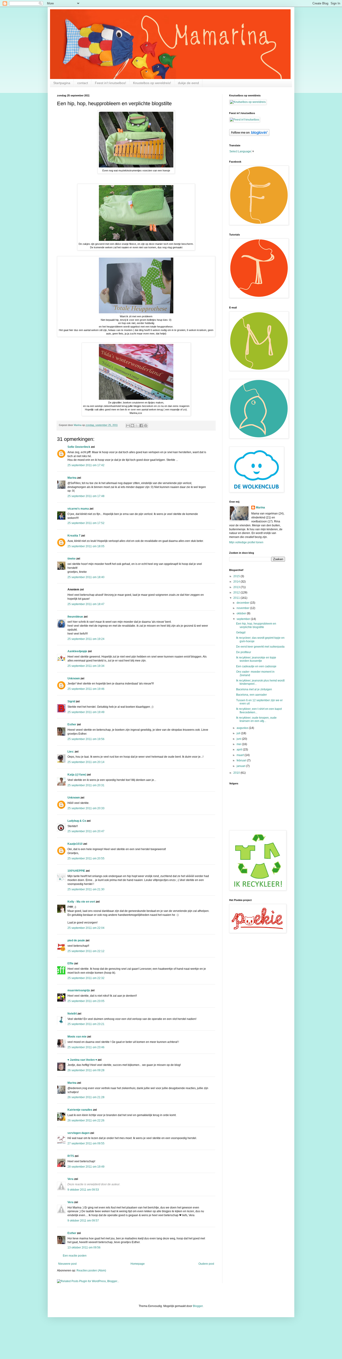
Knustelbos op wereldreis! (152, 83)
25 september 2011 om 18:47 (85, 604)
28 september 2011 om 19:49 (85, 1166)
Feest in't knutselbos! (110, 83)
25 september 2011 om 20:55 (85, 858)
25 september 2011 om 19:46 (85, 689)
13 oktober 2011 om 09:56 (84, 1247)
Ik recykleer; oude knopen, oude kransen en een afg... (256, 719)
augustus (243, 728)
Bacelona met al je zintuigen (254, 689)
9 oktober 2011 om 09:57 (83, 1220)
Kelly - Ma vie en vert (81, 901)
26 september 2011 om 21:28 (85, 1097)
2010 (237, 772)
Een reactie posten (75, 1255)
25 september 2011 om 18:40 (85, 577)
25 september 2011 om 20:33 (85, 808)
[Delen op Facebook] (141, 425)
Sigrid (71, 701)
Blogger (198, 1306)
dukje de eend (188, 83)
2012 (237, 592)
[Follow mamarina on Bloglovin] (249, 135)
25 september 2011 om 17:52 (85, 523)
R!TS (70, 1156)
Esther (71, 724)
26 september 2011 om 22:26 (85, 1120)
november (243, 608)
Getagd (240, 632)
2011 (237, 597)
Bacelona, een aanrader (251, 694)
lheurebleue (75, 616)
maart (241, 755)
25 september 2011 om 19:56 (85, 739)
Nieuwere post (67, 1263)
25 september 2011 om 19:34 (85, 666)
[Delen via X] (136, 425)
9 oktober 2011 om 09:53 (83, 1189)
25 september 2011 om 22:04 (85, 928)
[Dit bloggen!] (132, 425)
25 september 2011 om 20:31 (85, 785)
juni (239, 738)
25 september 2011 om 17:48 (85, 496)
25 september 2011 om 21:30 (85, 889)
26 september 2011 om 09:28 (85, 1070)
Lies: (70, 751)
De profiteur (243, 652)
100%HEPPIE (76, 870)
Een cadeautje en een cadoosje (256, 666)
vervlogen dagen (78, 1133)
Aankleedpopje (77, 651)
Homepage (138, 1263)
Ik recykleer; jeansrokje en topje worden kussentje (256, 659)
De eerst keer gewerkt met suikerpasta (260, 646)
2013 (237, 587)
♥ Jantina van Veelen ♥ (82, 1059)
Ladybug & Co (76, 820)
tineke (71, 558)
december (243, 602)
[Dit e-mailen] (128, 425)
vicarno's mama (78, 508)
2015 (237, 576)
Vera (70, 1179)
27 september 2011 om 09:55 (85, 1143)
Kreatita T (73, 535)
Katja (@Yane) (76, 774)
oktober (242, 613)
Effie (70, 963)
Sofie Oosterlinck (78, 447)
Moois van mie (77, 1036)
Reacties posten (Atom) (91, 1270)
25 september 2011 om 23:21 (85, 1024)
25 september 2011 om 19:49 (85, 712)
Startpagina (61, 83)
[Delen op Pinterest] (145, 425)
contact (82, 83)
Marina (72, 477)
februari (242, 760)
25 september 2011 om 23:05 (85, 1001)
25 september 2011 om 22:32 (85, 978)
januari (241, 766)
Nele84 (72, 1013)
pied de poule (76, 940)
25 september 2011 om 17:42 (85, 465)
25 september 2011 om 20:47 (85, 831)
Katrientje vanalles (79, 1109)
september (244, 619)
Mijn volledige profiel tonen (246, 542)
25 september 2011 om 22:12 (85, 951)
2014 (237, 581)
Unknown (73, 678)
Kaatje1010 (75, 843)
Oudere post (206, 1263)
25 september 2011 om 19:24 (85, 639)
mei (239, 744)
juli (239, 733)
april (240, 749)
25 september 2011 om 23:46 (85, 1047)
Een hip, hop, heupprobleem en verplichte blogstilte (256, 625)
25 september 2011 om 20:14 (85, 762)
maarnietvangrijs (78, 990)
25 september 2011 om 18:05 (85, 546)
